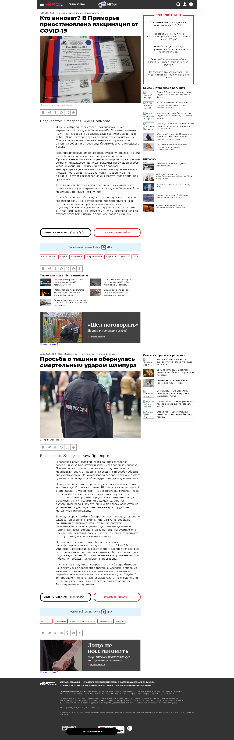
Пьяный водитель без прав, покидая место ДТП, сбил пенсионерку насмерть (117, 282)
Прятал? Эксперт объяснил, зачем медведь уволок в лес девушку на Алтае (174, 94)
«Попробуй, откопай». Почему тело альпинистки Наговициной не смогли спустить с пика (174, 136)
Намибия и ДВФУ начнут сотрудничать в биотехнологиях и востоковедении (169, 49)
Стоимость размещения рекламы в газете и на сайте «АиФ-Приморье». (119, 682)
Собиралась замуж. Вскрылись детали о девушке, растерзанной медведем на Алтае (173, 393)
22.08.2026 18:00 (48, 354)
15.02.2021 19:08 (47, 13)
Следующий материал (92, 731)
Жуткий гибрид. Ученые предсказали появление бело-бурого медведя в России (175, 404)
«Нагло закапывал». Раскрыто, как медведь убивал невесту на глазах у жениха (174, 115)
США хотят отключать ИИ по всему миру (173, 185)
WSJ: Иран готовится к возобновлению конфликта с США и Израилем (174, 176)
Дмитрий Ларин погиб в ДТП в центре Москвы (171, 164)
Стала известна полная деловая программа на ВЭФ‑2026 (168, 24)
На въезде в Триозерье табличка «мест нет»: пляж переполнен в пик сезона (168, 75)
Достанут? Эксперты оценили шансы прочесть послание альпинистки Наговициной (175, 126)
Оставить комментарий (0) (117, 232)
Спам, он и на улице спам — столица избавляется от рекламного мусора (118, 292)
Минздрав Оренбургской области (57, 105)
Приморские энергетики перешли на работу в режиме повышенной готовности (71, 302)
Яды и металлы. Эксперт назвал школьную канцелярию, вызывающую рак (172, 147)
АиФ (63, 440)
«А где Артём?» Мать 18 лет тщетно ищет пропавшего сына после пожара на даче (174, 105)
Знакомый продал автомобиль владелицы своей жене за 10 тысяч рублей (168, 62)
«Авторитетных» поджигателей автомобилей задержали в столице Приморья (69, 292)
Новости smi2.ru (50, 344)
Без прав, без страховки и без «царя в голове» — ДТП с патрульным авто (68, 282)
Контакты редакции (70, 682)
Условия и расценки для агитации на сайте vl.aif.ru (86, 685)
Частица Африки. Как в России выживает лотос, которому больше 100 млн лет (174, 362)
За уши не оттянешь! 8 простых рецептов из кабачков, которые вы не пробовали (175, 372)
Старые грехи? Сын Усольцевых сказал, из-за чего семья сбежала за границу (174, 414)
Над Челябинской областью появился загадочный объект (170, 206)
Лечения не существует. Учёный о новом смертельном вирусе (173, 381)
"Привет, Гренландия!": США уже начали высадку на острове (172, 196)
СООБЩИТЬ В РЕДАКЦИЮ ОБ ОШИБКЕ (133, 685)
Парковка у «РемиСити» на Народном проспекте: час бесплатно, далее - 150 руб (168, 37)
